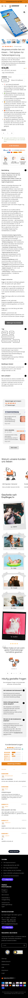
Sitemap (4, 958)
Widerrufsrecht (6, 961)
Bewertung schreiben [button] (14, 764)
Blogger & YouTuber (4, 891)
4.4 (3, 46)
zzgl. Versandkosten (8, 72)
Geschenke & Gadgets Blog (6, 899)
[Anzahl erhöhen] (12, 133)
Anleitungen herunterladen (14, 323)
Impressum (5, 970)
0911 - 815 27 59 (11, 920)
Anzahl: (4, 130)
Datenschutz (5, 964)
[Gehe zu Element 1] (4, 41)
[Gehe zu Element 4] (18, 41)
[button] (7, 423)
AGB (3, 967)
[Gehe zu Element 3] (14, 41)
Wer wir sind (5, 895)
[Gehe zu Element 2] (9, 41)
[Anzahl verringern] (4, 133)
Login (3, 973)
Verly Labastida (9, 430)
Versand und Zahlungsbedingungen (7, 904)
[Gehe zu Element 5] (23, 41)
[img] (5, 773)
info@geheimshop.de (11, 924)
